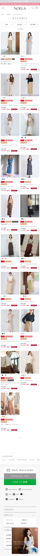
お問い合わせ (10, 523)
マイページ (9, 520)
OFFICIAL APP (20, 476)
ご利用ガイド (25, 520)
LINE (17, 494)
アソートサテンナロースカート (29, 226)
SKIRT (9, 14)
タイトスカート (17, 14)
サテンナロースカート (26, 380)
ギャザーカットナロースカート (9, 105)
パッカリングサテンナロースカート (9, 342)
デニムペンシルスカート (8, 186)
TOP (2, 14)
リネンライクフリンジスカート (29, 105)
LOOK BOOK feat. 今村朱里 (20, 1)
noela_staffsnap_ (27, 489)
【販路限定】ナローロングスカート (9, 225)
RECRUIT (24, 523)
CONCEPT (9, 509)
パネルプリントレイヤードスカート (9, 146)
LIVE (10, 494)
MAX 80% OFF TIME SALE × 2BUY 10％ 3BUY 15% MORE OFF (20, 4)
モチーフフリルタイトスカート (29, 264)
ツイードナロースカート (27, 184)
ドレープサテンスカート (27, 301)
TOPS (31, 460)
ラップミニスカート (26, 341)
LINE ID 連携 (20, 482)
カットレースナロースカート (28, 145)
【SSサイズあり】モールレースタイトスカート (10, 383)
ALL (4, 460)
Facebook (11, 499)
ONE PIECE (22, 460)
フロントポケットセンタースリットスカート (29, 64)
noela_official (12, 489)
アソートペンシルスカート (8, 264)
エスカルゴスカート (6, 61)
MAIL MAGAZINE (22, 470)
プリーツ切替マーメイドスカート (9, 425)
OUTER (11, 460)
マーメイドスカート (6, 301)
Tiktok (21, 499)
